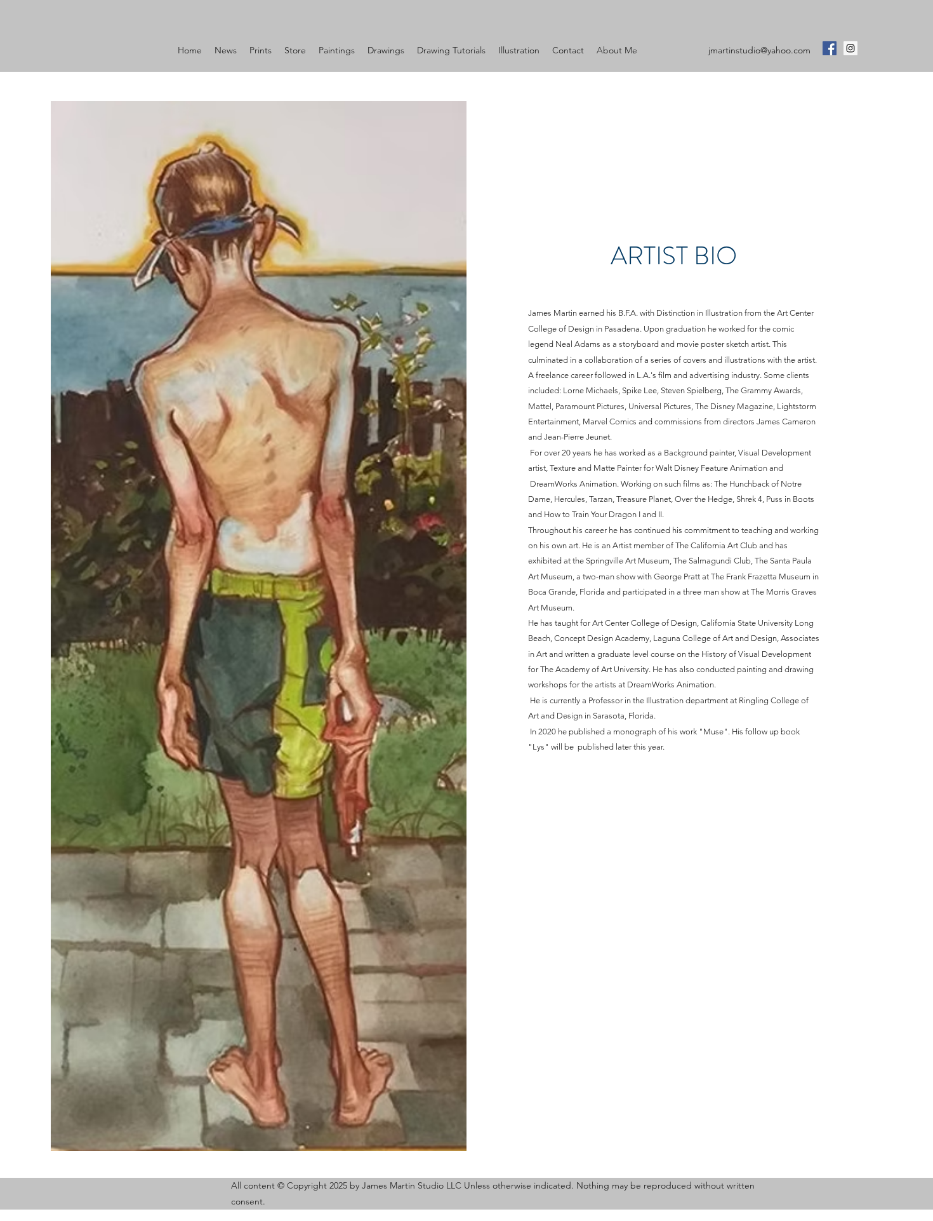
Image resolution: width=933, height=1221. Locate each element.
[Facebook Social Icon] (830, 48)
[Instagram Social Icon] (850, 48)
